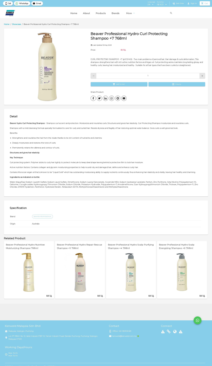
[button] (47, 66)
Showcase (16, 24)
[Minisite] (181, 331)
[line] (117, 98)
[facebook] (93, 98)
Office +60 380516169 (122, 331)
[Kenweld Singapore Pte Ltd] (168, 332)
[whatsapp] (111, 98)
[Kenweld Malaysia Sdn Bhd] (175, 332)
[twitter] (99, 98)
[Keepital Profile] (163, 331)
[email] (123, 98)
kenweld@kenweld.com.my (125, 336)
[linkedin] (105, 98)
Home (7, 24)
